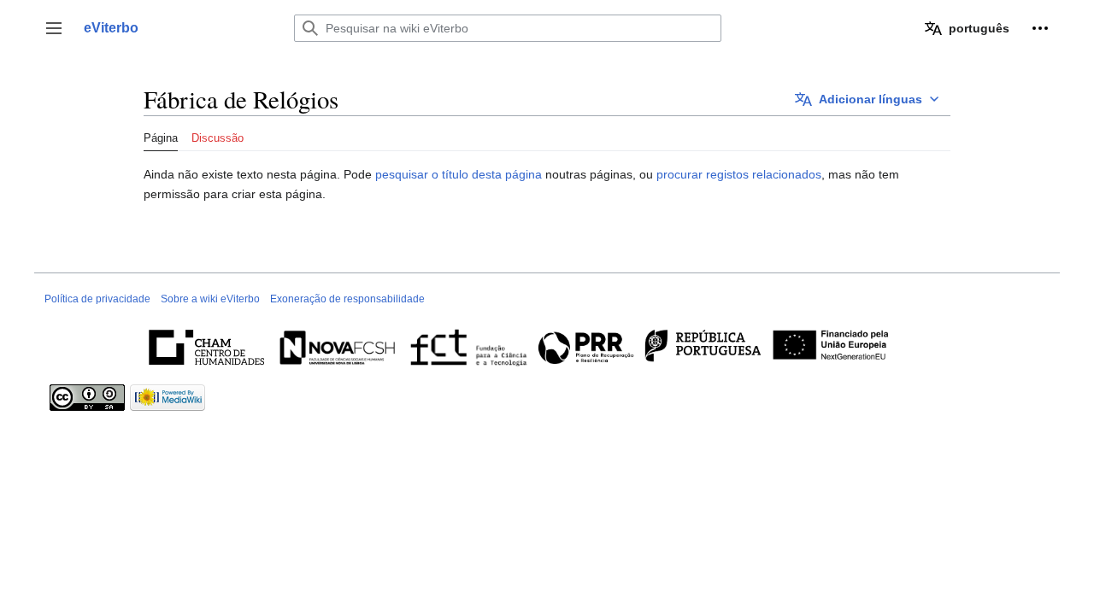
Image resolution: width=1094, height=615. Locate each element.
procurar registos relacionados (738, 174)
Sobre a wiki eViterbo (210, 299)
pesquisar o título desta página (458, 174)
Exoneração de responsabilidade (347, 299)
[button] (54, 28)
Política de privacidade (97, 299)
